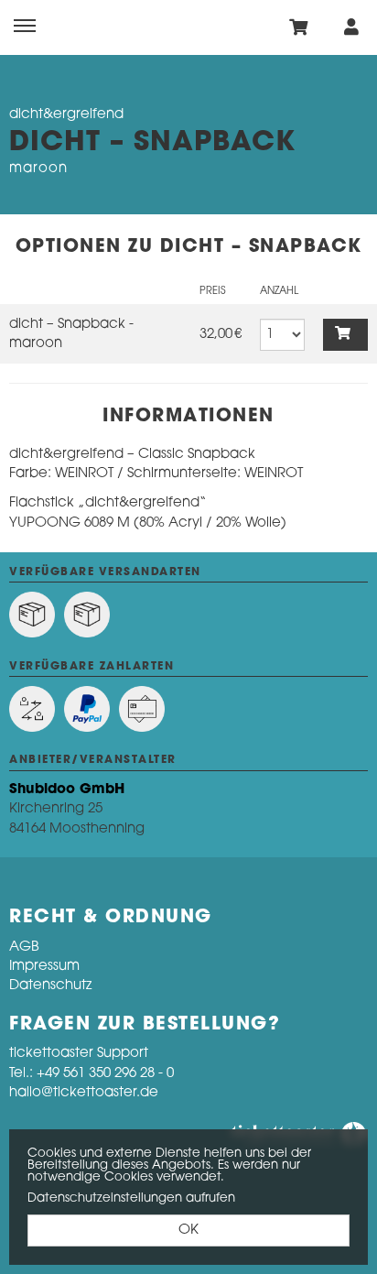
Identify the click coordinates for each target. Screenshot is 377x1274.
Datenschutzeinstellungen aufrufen (131, 1198)
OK (188, 1230)
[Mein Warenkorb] (299, 27)
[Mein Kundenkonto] (351, 27)
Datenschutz (50, 986)
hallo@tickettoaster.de (83, 1093)
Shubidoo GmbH (66, 790)
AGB (24, 947)
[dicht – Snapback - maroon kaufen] (346, 335)
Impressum (44, 967)
